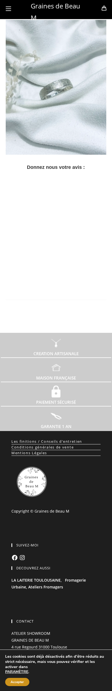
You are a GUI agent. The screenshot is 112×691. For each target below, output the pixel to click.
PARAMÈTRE (16, 671)
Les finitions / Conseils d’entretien (46, 441)
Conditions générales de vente (42, 447)
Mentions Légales (29, 452)
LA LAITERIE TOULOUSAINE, (36, 580)
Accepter (17, 682)
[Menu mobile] (8, 8)
